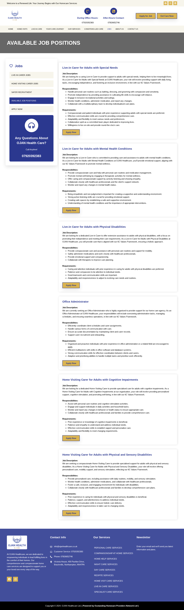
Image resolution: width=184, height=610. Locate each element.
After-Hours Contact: (113, 18)
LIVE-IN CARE (36, 29)
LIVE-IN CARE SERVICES (106, 586)
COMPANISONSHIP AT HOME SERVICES (113, 553)
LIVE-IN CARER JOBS (20, 75)
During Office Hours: (87, 18)
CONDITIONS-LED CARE (93, 29)
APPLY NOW (16, 109)
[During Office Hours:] (87, 11)
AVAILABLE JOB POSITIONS (23, 101)
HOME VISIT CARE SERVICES (108, 581)
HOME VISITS (22, 29)
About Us (119, 29)
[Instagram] (170, 3)
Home (10, 29)
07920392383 (31, 156)
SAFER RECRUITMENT (21, 92)
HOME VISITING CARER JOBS (24, 84)
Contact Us (133, 29)
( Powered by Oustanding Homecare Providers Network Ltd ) (110, 606)
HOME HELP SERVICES (105, 559)
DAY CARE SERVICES (104, 570)
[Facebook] (165, 3)
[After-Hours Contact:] (113, 11)
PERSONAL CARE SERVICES (108, 548)
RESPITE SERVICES (104, 575)
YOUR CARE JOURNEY (55, 29)
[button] (11, 29)
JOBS (109, 29)
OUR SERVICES (74, 29)
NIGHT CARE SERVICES (105, 564)
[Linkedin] (175, 3)
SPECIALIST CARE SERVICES (108, 592)
